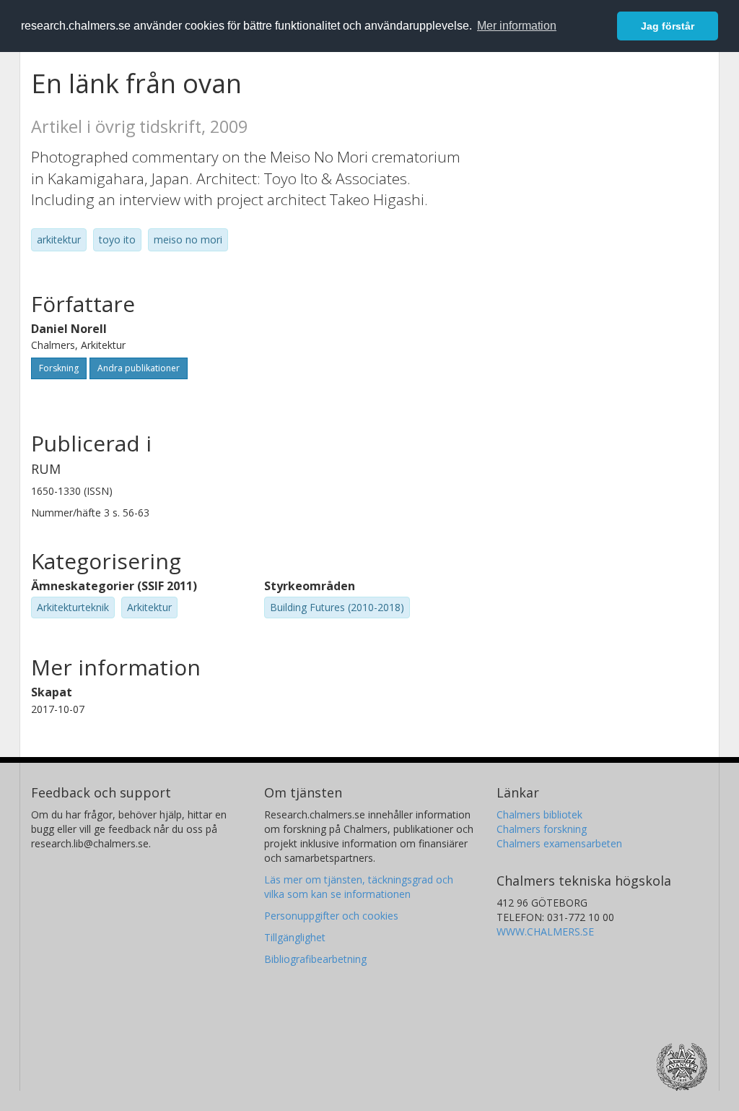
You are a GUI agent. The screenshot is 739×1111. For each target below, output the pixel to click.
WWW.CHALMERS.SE (545, 931)
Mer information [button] (516, 26)
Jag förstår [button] (667, 26)
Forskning (59, 368)
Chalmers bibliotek (539, 814)
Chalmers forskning (542, 829)
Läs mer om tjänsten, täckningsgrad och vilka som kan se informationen (358, 887)
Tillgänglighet (294, 937)
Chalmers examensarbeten (559, 843)
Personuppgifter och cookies (331, 915)
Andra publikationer (138, 368)
